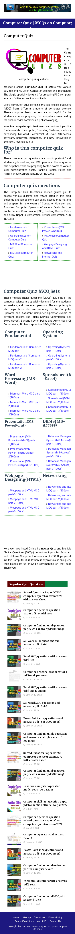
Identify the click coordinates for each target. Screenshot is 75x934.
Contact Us (55, 921)
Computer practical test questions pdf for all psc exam (45, 673)
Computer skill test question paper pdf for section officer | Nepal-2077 (45, 803)
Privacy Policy (55, 917)
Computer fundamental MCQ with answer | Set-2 (44, 898)
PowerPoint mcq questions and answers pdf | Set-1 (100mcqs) (43, 720)
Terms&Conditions (24, 921)
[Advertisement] (37, 276)
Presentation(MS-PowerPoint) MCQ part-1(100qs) (21, 440)
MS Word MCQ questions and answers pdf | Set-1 (41, 643)
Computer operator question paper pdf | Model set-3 (41, 612)
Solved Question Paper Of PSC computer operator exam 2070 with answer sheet (42, 596)
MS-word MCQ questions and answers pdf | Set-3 (41, 704)
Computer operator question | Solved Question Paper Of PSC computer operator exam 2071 (42, 821)
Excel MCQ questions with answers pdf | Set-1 (45, 658)
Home (16, 917)
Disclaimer (39, 917)
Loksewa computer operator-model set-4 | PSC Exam (42, 788)
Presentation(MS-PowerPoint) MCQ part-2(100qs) (21, 452)
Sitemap (26, 917)
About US (41, 921)
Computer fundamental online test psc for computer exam (45, 867)
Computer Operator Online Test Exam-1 (43, 836)
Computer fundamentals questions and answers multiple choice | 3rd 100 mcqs (45, 737)
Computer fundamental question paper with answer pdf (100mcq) (43, 627)
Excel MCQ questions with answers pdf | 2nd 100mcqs (45, 689)
